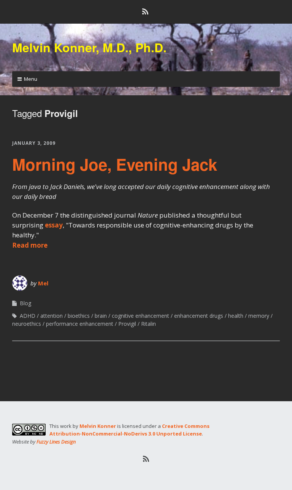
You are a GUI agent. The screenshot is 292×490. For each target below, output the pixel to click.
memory (258, 315)
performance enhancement (79, 323)
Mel (43, 283)
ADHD (27, 315)
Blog (25, 303)
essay (54, 225)
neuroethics (26, 323)
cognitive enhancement (140, 315)
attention (51, 315)
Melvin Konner (97, 426)
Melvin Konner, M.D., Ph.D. (89, 47)
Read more (30, 245)
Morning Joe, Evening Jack (114, 164)
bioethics (79, 315)
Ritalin (148, 323)
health (235, 315)
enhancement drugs (198, 315)
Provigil (127, 323)
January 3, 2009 (34, 143)
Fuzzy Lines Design (56, 441)
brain (101, 315)
